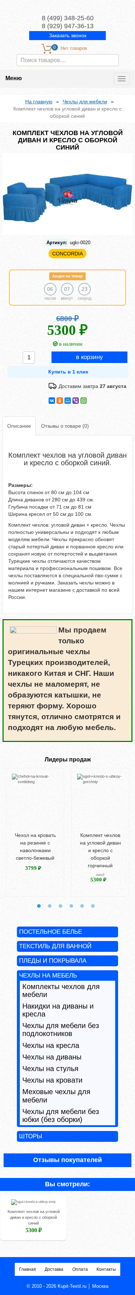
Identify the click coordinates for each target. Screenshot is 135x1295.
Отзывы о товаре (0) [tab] (65, 426)
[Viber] (75, 400)
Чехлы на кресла (50, 1045)
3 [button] (60, 906)
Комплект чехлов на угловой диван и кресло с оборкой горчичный (100, 850)
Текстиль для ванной (55, 946)
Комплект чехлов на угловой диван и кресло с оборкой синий (34, 1217)
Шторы (30, 1136)
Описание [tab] (19, 426)
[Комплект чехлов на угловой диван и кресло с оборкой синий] (33, 1203)
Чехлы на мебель (48, 975)
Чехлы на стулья (50, 1068)
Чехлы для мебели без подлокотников (60, 1029)
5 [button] (82, 906)
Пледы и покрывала (52, 960)
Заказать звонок (67, 35)
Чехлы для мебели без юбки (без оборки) (60, 1115)
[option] (35, 832)
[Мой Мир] (67, 400)
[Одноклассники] (60, 400)
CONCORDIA (67, 253)
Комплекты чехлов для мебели (61, 990)
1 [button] (39, 906)
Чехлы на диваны (51, 1057)
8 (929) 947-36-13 (68, 26)
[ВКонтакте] (52, 400)
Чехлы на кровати (52, 1080)
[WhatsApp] (83, 400)
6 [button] (93, 906)
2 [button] (49, 906)
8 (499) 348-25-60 (68, 18)
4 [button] (71, 906)
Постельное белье (50, 931)
